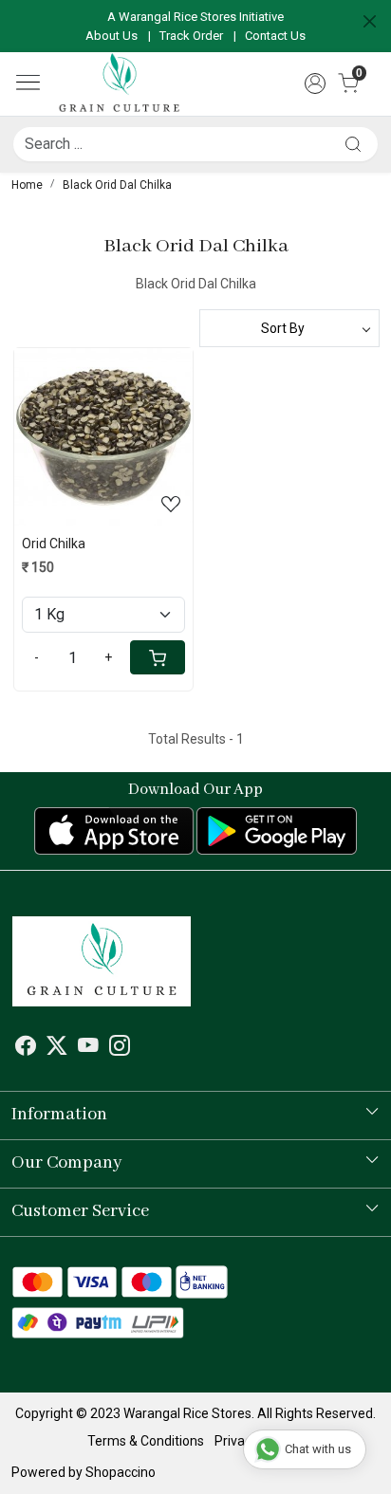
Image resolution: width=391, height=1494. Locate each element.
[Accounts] (315, 83)
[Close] (369, 21)
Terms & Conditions (145, 1440)
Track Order (191, 35)
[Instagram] (119, 1048)
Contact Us (275, 35)
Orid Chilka (53, 543)
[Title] (353, 144)
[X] (57, 1048)
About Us (111, 35)
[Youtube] (88, 1048)
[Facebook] (25, 1048)
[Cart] (157, 657)
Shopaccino (120, 1472)
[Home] (119, 84)
